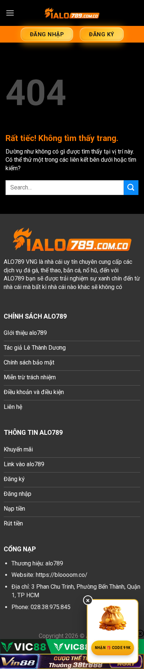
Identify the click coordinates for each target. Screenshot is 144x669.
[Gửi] (131, 187)
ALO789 (14, 261)
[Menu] (10, 13)
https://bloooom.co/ (62, 574)
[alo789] (72, 13)
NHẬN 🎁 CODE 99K (113, 648)
